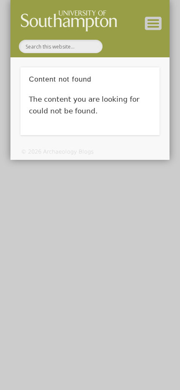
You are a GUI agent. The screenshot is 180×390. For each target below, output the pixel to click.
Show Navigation (153, 23)
